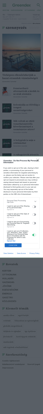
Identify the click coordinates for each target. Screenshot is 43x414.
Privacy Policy (34, 253)
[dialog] (21, 207)
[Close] (38, 161)
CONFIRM (13, 245)
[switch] (34, 207)
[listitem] (21, 201)
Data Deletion (8, 253)
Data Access (21, 253)
